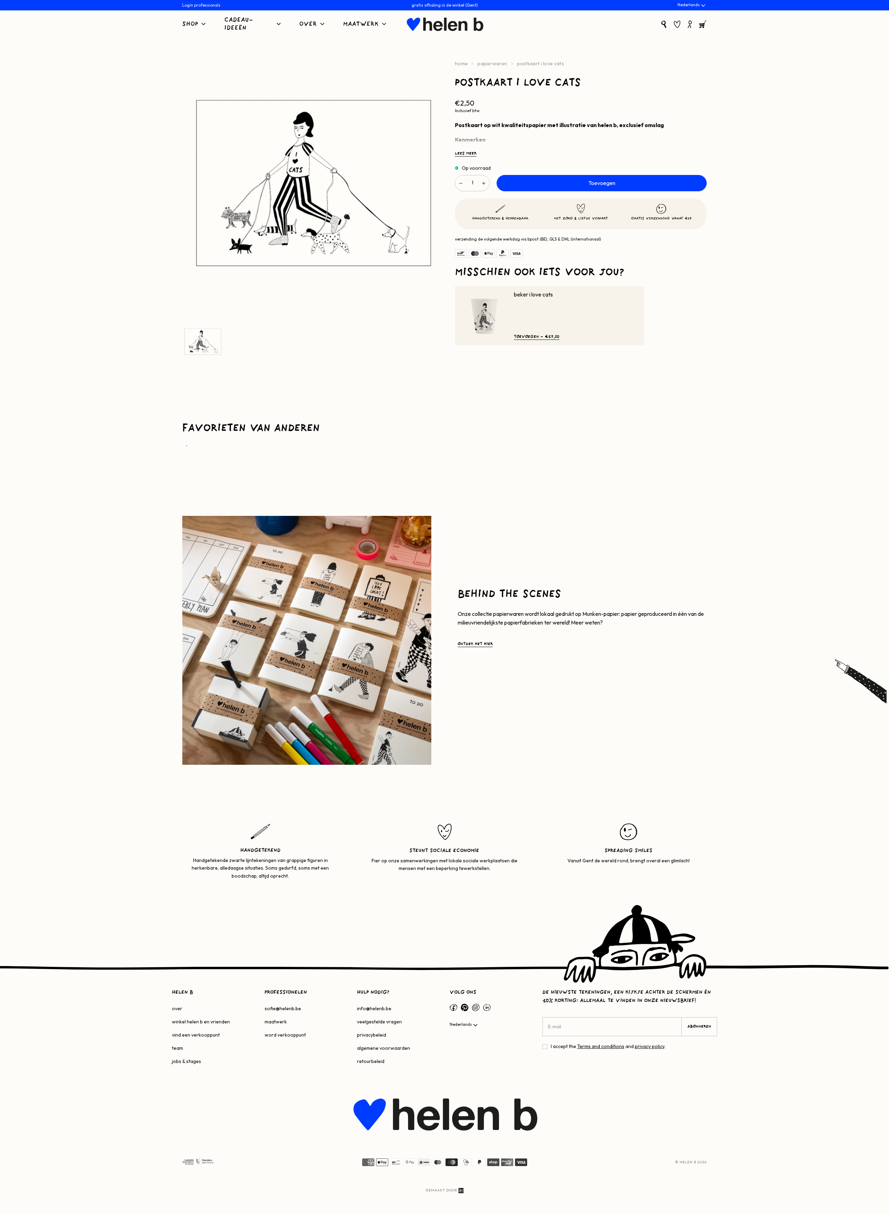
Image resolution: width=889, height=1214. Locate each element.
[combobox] (692, 5)
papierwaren (492, 63)
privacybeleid (371, 1035)
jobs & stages (186, 1061)
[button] (194, 24)
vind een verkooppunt (196, 1035)
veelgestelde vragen (379, 1022)
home (461, 63)
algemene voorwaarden (383, 1048)
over (177, 1008)
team (177, 1048)
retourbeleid (370, 1061)
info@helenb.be (374, 1008)
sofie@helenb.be (283, 1008)
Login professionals (201, 5)
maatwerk (276, 1022)
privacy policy (649, 1046)
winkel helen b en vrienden (201, 1022)
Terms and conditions (600, 1046)
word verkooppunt (285, 1035)
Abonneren (699, 1026)
